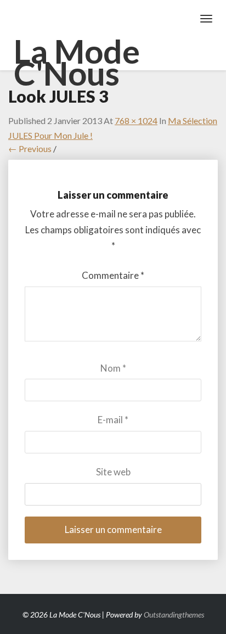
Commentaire (113, 275)
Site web (113, 472)
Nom (113, 368)
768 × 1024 (136, 120)
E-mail (113, 419)
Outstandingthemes (174, 614)
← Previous (30, 148)
